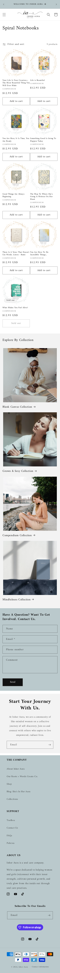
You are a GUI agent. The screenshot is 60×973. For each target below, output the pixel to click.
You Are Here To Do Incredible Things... (39, 253)
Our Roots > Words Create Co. (22, 776)
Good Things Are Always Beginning (13, 195)
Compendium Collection (17, 535)
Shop (9, 784)
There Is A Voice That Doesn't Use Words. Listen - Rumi (15, 253)
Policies (10, 843)
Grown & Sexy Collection (17, 471)
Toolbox (11, 820)
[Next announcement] (56, 4)
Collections (12, 799)
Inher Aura (23, 966)
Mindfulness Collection (16, 600)
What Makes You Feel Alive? (15, 307)
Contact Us (12, 828)
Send (13, 682)
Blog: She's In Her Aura (18, 792)
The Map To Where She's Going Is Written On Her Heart (41, 197)
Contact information (40, 966)
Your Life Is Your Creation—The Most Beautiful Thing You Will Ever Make (16, 83)
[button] (4, 14)
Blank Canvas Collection (17, 407)
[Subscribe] (49, 745)
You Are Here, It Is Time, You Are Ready (15, 139)
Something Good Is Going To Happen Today (43, 139)
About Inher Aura (16, 769)
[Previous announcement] (3, 4)
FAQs (9, 836)
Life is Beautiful (37, 80)
